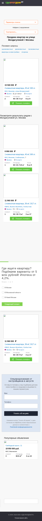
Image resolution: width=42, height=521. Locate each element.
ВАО (6, 91)
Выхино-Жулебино (16, 207)
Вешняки (11, 91)
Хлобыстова (27, 207)
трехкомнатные (33, 49)
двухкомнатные (20, 49)
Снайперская (19, 157)
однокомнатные (7, 49)
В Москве (8, 287)
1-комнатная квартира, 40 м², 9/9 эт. (20, 154)
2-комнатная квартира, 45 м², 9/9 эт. (20, 88)
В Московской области (13, 292)
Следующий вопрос (12, 304)
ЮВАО (7, 207)
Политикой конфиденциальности (21, 427)
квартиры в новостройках (10, 52)
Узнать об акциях (21, 413)
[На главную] (17, 2)
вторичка (25, 52)
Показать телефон (23, 103)
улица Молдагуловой (22, 91)
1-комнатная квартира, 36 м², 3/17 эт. (20, 204)
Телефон (7, 402)
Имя (5, 393)
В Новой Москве (10, 297)
